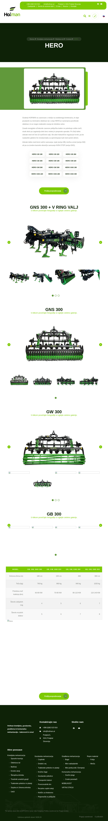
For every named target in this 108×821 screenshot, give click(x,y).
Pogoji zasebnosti (86, 817)
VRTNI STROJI (67, 787)
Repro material (92, 756)
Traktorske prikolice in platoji (21, 783)
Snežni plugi (70, 775)
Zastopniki (31, 6)
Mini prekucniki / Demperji (75, 768)
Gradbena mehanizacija (71, 756)
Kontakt (73, 6)
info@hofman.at (49, 4)
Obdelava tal (59, 39)
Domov (32, 39)
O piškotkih (99, 817)
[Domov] (12, 11)
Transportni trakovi (45, 780)
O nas (58, 6)
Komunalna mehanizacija (71, 772)
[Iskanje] (85, 16)
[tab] (53, 296)
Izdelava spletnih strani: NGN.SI (29, 817)
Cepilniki (41, 759)
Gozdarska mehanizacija (44, 756)
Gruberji (69, 39)
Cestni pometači (71, 779)
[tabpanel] (19, 277)
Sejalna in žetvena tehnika (21, 787)
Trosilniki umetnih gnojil (19, 779)
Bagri (67, 759)
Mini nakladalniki (71, 764)
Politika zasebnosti (50, 811)
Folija (92, 759)
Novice (65, 6)
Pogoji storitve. (64, 811)
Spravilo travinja (17, 758)
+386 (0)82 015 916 (33, 4)
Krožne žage (42, 772)
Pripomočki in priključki (46, 797)
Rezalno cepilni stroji (46, 788)
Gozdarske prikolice (45, 776)
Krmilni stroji (15, 771)
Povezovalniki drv (44, 784)
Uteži (13, 792)
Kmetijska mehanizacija (45, 39)
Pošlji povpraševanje (53, 191)
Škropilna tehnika (17, 775)
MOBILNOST (67, 783)
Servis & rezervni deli (46, 6)
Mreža (92, 764)
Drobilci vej (42, 764)
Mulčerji (14, 767)
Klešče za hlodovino (45, 793)
